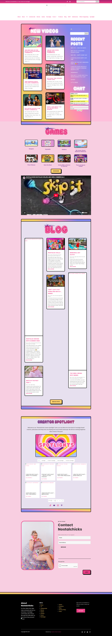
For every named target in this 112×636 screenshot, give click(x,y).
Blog (65, 16)
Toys (61, 58)
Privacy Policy (62, 609)
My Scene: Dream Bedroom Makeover (80, 151)
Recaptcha (61, 561)
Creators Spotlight (51, 460)
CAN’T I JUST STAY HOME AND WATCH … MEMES (55, 291)
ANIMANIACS (74, 72)
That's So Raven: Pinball (80, 165)
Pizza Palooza (31, 165)
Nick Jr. (78, 378)
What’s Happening (83, 16)
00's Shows (49, 81)
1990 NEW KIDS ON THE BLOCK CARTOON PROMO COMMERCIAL (32, 51)
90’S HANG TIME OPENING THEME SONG (54, 79)
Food (30, 86)
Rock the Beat (48, 165)
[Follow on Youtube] (54, 505)
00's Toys (54, 254)
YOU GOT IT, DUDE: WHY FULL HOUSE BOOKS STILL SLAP (79, 76)
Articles (42, 613)
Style (73, 257)
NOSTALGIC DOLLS (54, 253)
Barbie (48, 56)
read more (29, 360)
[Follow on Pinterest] (61, 505)
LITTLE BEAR (74, 82)
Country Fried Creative (56, 631)
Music (23, 16)
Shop (60, 611)
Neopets (31, 149)
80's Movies (36, 342)
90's (38, 342)
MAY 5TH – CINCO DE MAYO (78, 48)
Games (43, 16)
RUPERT (73, 79)
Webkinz (64, 149)
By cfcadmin (44, 478)
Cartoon (30, 56)
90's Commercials (28, 54)
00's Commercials (51, 111)
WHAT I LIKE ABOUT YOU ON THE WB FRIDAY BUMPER (54, 108)
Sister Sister (35, 115)
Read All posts (56, 401)
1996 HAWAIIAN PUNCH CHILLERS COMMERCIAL (32, 82)
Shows (26, 61)
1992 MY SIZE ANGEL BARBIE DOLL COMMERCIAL (53, 51)
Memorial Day (81, 256)
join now (80, 611)
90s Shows (56, 295)
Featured (27, 58)
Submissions (75, 16)
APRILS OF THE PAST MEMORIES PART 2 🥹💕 (79, 63)
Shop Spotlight (60, 460)
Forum (54, 16)
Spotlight (92, 16)
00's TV (54, 81)
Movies (38, 16)
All (38, 460)
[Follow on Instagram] (70, 2)
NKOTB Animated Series (30, 59)
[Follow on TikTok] (67, 2)
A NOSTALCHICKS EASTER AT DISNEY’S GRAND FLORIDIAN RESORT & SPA (79, 68)
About (19, 16)
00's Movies (32, 342)
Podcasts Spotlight (70, 460)
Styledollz (48, 149)
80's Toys (57, 254)
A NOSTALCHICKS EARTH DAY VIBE (79, 58)
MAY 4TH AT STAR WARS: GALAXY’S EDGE (78, 51)
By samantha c (29, 477)
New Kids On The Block (34, 58)
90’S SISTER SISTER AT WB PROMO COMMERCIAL (32, 109)
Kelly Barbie (53, 255)
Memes (61, 295)
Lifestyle (34, 384)
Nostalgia (48, 16)
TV (27, 16)
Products (60, 16)
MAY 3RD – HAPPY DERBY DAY (79, 55)
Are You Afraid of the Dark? (56, 83)
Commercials (32, 16)
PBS (84, 256)
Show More (56, 171)
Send (78, 110)
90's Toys (57, 54)
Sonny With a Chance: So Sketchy (64, 165)
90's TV (34, 54)
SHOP (69, 16)
